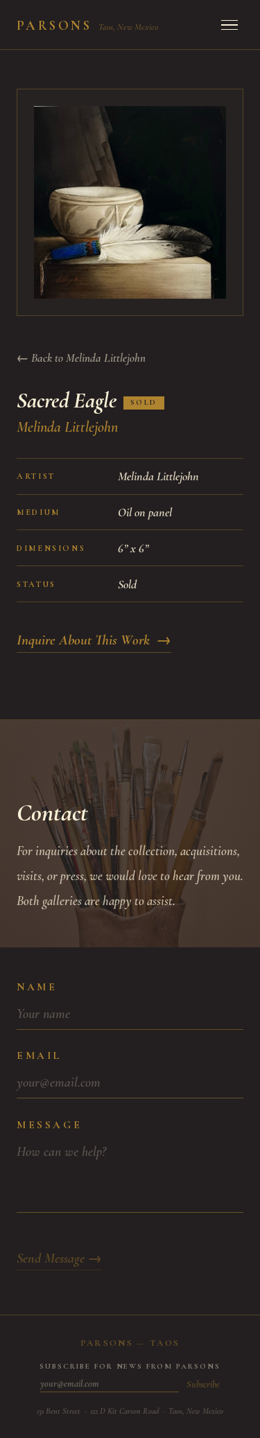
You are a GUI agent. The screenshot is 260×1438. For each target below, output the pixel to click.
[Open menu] (229, 25)
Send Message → (59, 1258)
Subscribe (203, 1384)
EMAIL (39, 1055)
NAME (37, 987)
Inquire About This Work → (94, 640)
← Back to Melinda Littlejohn (81, 358)
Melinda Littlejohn (67, 427)
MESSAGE (49, 1125)
